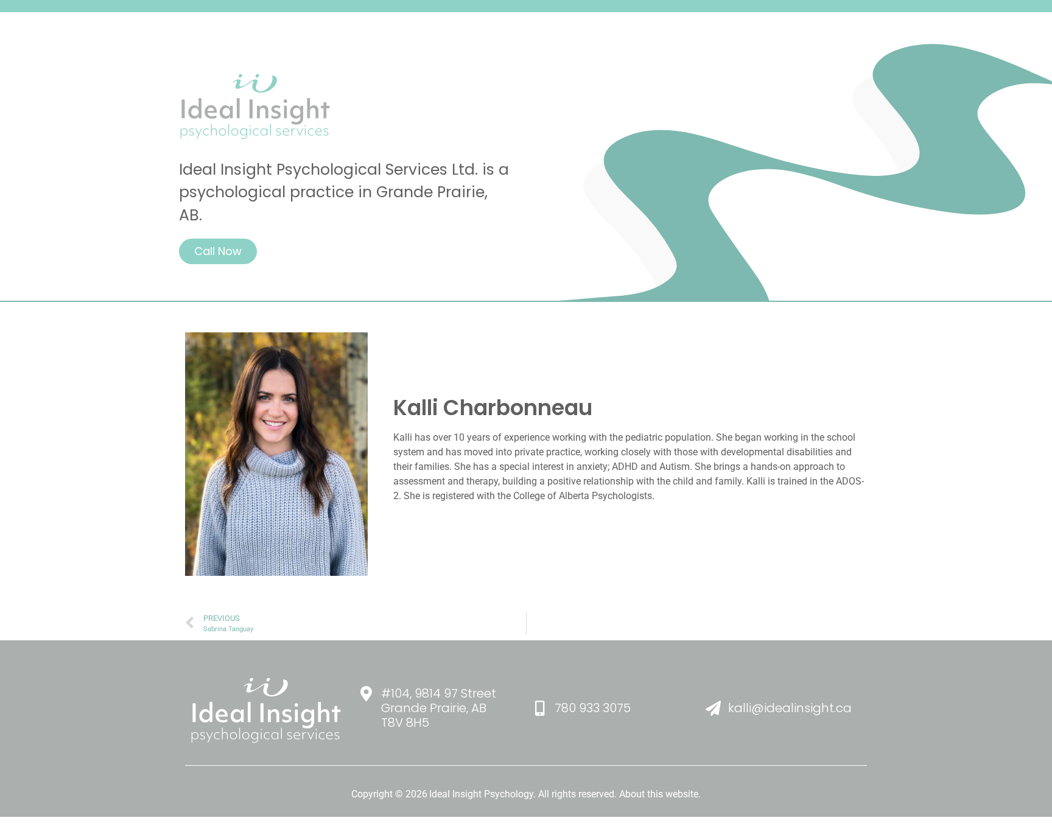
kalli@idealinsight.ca (790, 707)
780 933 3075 (593, 707)
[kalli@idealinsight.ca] (713, 706)
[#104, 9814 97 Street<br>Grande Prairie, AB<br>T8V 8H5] (366, 691)
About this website (658, 794)
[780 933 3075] (539, 706)
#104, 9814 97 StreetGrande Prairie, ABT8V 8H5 (438, 708)
